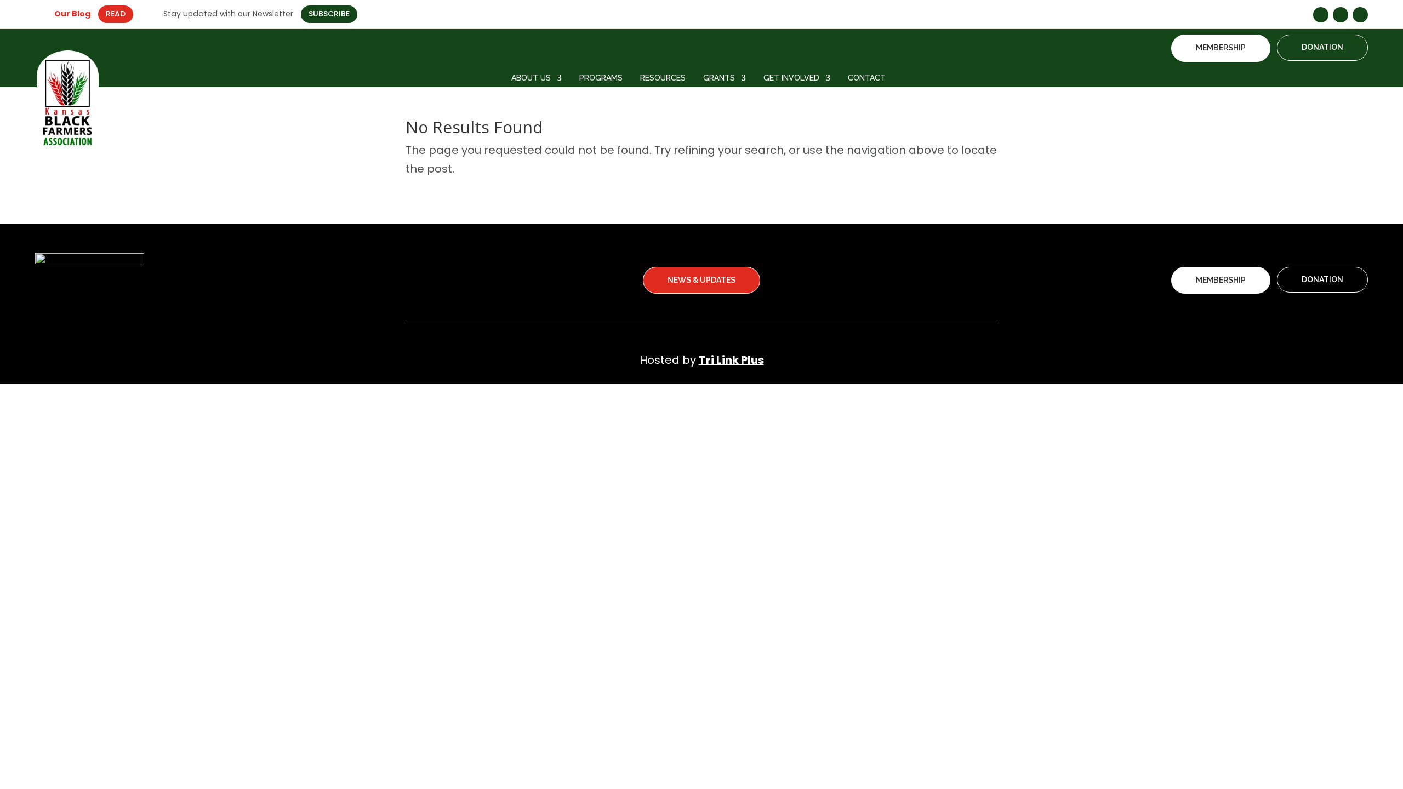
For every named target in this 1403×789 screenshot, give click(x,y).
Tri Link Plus (731, 360)
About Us (531, 78)
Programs (601, 78)
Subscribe (329, 13)
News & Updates (701, 280)
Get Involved (791, 78)
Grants (719, 78)
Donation (1322, 47)
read (116, 13)
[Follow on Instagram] (1340, 14)
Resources (663, 78)
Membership (1221, 47)
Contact (867, 78)
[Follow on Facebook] (1320, 14)
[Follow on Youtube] (1360, 14)
